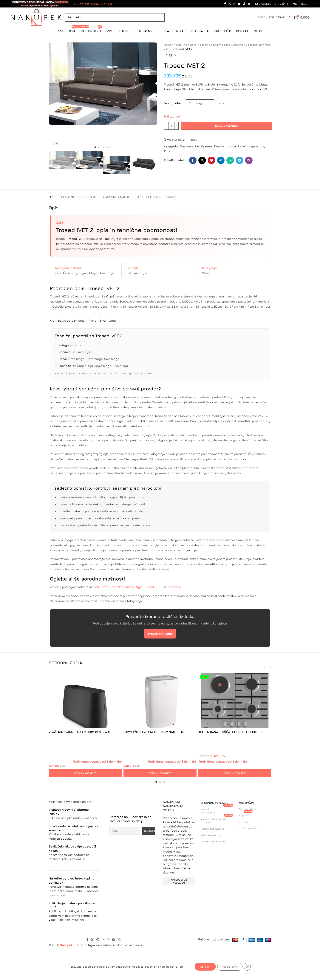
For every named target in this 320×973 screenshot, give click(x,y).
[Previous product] (166, 55)
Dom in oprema (200, 44)
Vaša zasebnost (211, 835)
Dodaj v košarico (226, 125)
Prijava (245, 814)
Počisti (222, 103)
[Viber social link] (249, 160)
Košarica (244, 822)
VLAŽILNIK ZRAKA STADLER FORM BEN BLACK (80, 732)
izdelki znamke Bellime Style (122, 587)
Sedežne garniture (258, 44)
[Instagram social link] (234, 3)
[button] (53, 164)
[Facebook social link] (225, 3)
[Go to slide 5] (110, 147)
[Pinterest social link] (244, 3)
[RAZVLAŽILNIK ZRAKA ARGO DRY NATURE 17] (160, 700)
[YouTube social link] (239, 3)
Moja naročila (248, 828)
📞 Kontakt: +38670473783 (92, 3)
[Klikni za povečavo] (56, 143)
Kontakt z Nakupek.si (217, 810)
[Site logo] (36, 17)
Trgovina (181, 44)
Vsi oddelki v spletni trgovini (217, 820)
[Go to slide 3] (103, 147)
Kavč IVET (173, 587)
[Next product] (175, 55)
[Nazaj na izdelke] (170, 55)
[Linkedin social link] (249, 3)
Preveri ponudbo (160, 633)
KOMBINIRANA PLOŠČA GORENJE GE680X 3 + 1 (230, 732)
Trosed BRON (153, 587)
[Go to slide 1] (95, 147)
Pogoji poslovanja (212, 828)
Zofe (169, 49)
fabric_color (172, 103)
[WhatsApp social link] (230, 160)
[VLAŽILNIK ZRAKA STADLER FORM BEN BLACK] (85, 700)
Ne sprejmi (230, 966)
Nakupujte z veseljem (179, 881)
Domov (168, 44)
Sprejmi (205, 966)
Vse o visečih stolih (213, 841)
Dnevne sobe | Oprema (228, 44)
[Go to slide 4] (107, 147)
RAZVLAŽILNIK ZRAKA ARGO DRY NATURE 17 (153, 732)
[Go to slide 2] (99, 147)
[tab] (52, 195)
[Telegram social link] (239, 160)
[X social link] (229, 3)
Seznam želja (247, 809)
